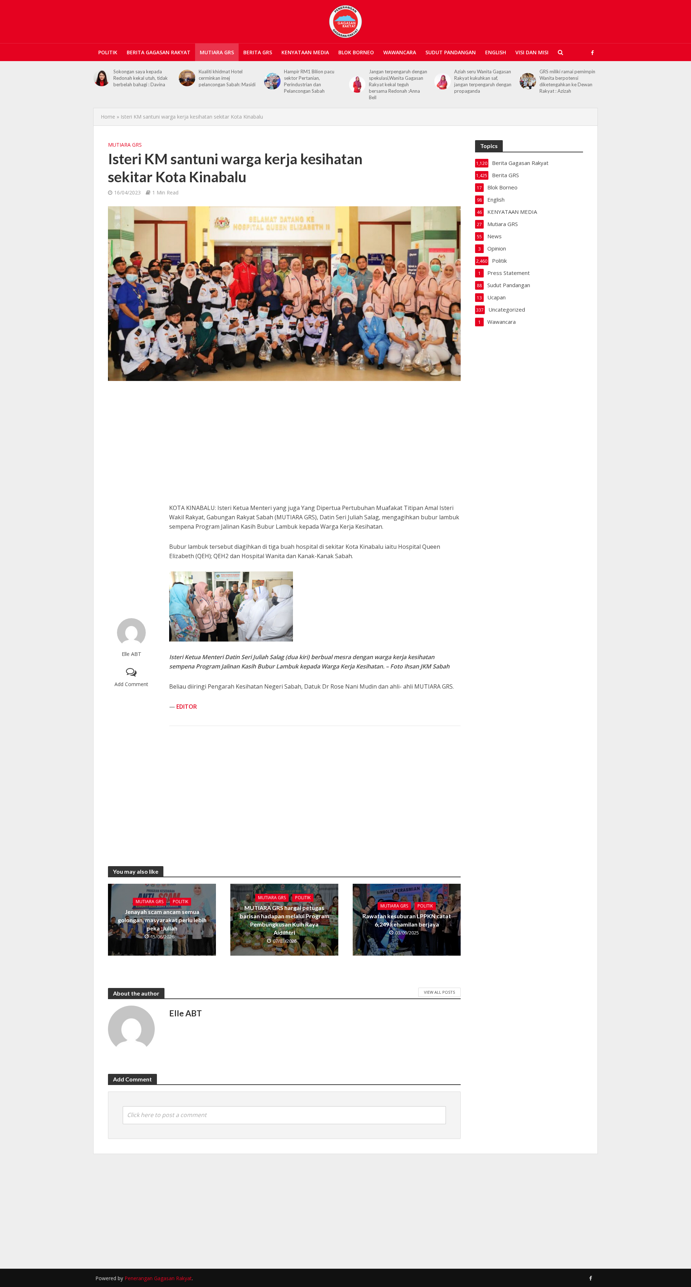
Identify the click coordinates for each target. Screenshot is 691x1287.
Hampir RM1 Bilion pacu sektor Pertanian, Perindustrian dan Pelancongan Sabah (224, 81)
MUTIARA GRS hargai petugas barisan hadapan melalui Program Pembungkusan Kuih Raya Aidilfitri (284, 920)
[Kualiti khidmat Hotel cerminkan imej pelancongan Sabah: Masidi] (102, 78)
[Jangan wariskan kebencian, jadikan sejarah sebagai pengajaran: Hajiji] (527, 78)
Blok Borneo (356, 52)
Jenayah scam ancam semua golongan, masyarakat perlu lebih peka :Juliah (162, 920)
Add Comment (131, 684)
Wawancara (399, 52)
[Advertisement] (131, 499)
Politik (107, 52)
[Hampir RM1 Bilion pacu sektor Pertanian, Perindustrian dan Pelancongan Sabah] (187, 81)
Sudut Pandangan (450, 52)
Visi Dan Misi (531, 52)
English (495, 52)
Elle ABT (131, 654)
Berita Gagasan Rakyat (158, 52)
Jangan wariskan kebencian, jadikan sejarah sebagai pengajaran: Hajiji (568, 78)
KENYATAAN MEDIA (305, 52)
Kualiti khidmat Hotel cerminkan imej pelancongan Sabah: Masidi (141, 78)
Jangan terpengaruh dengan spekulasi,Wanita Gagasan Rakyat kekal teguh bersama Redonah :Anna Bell (313, 84)
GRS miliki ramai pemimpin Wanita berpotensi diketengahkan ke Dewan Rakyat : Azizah (482, 81)
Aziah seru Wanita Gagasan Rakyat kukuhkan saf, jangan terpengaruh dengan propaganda (397, 81)
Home (108, 116)
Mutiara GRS (217, 52)
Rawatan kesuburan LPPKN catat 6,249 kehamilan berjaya (406, 920)
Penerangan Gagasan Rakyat (158, 1278)
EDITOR (186, 707)
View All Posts (439, 992)
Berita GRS (257, 52)
